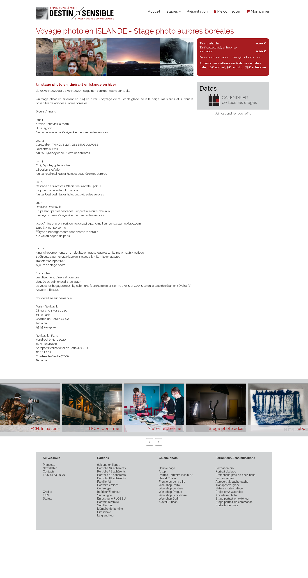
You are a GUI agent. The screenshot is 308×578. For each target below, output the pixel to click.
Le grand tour (105, 515)
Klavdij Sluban (168, 502)
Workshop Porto (169, 485)
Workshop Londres (171, 488)
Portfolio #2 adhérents (111, 475)
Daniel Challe (167, 478)
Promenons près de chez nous (235, 475)
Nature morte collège (229, 488)
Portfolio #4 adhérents (111, 468)
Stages (172, 11)
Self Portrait (105, 505)
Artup (162, 471)
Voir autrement (225, 478)
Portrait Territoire (108, 502)
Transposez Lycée (228, 485)
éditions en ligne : (108, 464)
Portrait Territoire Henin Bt (176, 475)
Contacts (49, 471)
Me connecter (228, 11)
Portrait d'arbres (226, 471)
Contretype (104, 488)
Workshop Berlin (169, 498)
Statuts (47, 498)
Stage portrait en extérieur (232, 498)
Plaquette (49, 464)
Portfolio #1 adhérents (111, 478)
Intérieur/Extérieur (108, 491)
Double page (167, 468)
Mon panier (259, 11)
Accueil (154, 11)
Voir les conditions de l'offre (233, 113)
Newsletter (50, 468)
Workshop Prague (170, 491)
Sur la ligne (104, 495)
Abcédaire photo (226, 495)
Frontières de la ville (172, 481)
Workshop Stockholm (173, 495)
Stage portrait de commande (234, 502)
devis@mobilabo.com (247, 57)
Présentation (197, 11)
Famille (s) (104, 481)
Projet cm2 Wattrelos (229, 491)
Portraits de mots (227, 505)
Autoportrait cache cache (232, 481)
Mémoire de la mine (110, 508)
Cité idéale (104, 512)
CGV (46, 495)
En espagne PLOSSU (111, 498)
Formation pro (225, 468)
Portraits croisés (108, 485)
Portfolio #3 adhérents (111, 471)
